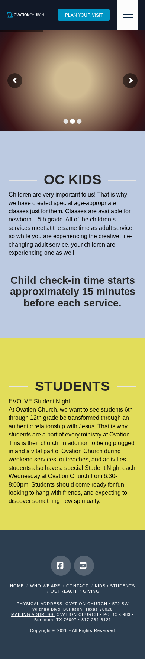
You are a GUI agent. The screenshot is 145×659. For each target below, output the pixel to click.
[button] (128, 15)
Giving (91, 591)
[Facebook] (61, 566)
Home (17, 586)
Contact (77, 586)
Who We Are (45, 586)
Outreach (64, 591)
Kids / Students (115, 586)
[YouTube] (84, 566)
